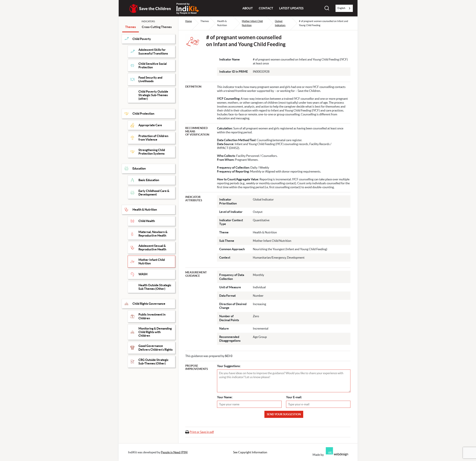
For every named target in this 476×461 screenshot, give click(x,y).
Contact (266, 8)
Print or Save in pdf (202, 432)
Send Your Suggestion (284, 414)
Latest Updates (291, 8)
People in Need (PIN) (174, 452)
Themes (130, 27)
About (247, 8)
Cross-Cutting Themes (157, 27)
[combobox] (344, 8)
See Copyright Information (250, 452)
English (341, 8)
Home (188, 21)
